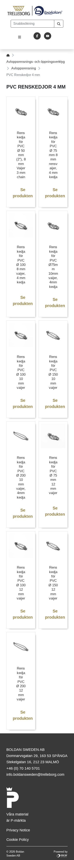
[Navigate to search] (58, 24)
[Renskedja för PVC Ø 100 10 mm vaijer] (21, 335)
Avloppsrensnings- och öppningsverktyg (35, 61)
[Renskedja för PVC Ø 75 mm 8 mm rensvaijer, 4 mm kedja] (53, 111)
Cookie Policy (17, 840)
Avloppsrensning (23, 68)
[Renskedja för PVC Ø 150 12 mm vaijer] (53, 545)
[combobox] (32, 24)
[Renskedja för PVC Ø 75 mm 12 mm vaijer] (53, 436)
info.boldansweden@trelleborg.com (35, 774)
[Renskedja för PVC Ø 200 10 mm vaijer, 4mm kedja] (21, 436)
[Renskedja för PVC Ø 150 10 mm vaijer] (53, 335)
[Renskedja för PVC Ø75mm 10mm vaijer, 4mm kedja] (53, 225)
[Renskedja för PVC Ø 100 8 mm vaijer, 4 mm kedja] (21, 225)
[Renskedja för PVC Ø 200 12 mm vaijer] (21, 646)
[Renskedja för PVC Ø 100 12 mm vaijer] (21, 545)
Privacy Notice (18, 830)
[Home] (8, 55)
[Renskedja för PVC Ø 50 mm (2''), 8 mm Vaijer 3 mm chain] (21, 111)
